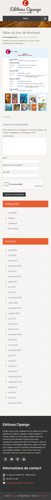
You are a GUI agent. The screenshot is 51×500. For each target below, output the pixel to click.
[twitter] (11, 459)
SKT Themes (42, 496)
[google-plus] (17, 459)
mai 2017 (12, 361)
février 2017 (13, 371)
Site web (6, 172)
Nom (5, 158)
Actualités (6, 117)
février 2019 (13, 329)
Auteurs (11, 218)
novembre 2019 (15, 308)
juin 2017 (12, 356)
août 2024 (12, 250)
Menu (25, 18)
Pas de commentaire (28, 37)
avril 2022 (12, 271)
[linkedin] (23, 459)
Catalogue (12, 223)
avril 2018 (12, 340)
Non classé (13, 229)
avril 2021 (12, 292)
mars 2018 (13, 345)
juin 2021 (12, 287)
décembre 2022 (15, 266)
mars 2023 (13, 261)
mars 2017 (13, 366)
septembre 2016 (15, 382)
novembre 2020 (15, 298)
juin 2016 (12, 392)
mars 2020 (13, 303)
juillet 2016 (12, 387)
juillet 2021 (12, 282)
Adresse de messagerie (13, 165)
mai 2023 (12, 255)
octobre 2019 (14, 313)
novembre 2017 (15, 350)
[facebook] (5, 459)
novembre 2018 (15, 334)
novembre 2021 (15, 276)
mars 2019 (13, 324)
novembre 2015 (15, 403)
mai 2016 (12, 398)
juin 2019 (12, 319)
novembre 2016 (15, 377)
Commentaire (8, 136)
